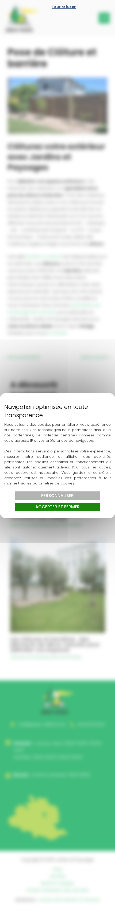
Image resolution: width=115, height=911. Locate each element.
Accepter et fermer (57, 507)
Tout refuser (64, 6)
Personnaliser (57, 495)
